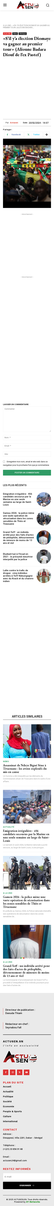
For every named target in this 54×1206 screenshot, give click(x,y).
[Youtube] (26, 1072)
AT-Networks (33, 1202)
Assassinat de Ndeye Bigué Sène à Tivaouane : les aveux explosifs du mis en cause (25, 768)
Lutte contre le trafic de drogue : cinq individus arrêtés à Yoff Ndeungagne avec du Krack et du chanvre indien (18, 576)
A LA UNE (7, 25)
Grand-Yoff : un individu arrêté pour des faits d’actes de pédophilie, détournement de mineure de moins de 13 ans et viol (18, 537)
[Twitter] (19, 1072)
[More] (47, 135)
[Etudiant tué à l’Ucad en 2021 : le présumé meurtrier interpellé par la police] (44, 556)
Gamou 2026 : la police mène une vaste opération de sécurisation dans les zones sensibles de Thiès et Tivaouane (18, 518)
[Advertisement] (27, 90)
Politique (23, 34)
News (15, 34)
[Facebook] (5, 1072)
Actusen (14, 123)
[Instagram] (12, 1072)
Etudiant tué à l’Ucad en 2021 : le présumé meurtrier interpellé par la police (18, 557)
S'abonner (25, 1185)
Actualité (8, 827)
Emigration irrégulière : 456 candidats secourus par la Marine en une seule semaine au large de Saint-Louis (17, 499)
